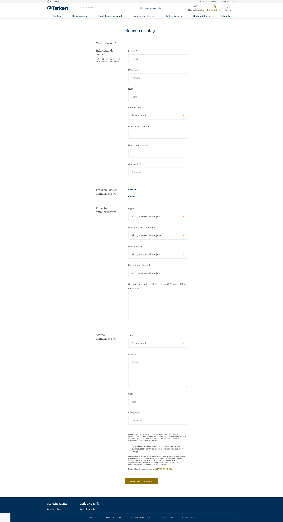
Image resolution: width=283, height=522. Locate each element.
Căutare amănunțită (152, 8)
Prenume (134, 69)
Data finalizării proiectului (143, 227)
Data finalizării (137, 246)
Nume (132, 88)
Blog (234, 2)
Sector (132, 208)
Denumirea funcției (138, 126)
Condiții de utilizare (113, 517)
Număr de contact (139, 145)
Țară (131, 335)
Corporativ (93, 517)
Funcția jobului (137, 107)
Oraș (131, 393)
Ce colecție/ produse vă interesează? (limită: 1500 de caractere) (157, 286)
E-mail (132, 50)
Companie (134, 164)
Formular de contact (208, 2)
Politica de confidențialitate (141, 517)
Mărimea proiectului (140, 265)
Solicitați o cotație (88, 509)
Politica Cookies (167, 517)
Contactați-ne (224, 2)
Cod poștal (135, 412)
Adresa (133, 354)
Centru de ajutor (54, 509)
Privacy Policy (164, 468)
